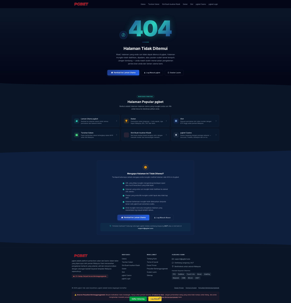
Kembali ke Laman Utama (124, 73)
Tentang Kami (152, 259)
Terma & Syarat (152, 262)
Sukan (185, 4)
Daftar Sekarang (138, 299)
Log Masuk (155, 299)
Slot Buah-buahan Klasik (171, 4)
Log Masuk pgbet (153, 73)
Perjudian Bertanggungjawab (157, 269)
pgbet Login (213, 4)
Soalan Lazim (175, 73)
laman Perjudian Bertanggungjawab (165, 297)
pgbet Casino (201, 4)
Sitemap (150, 275)
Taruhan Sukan (153, 4)
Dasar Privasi (152, 265)
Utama (143, 4)
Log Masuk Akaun (163, 218)
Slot (191, 4)
